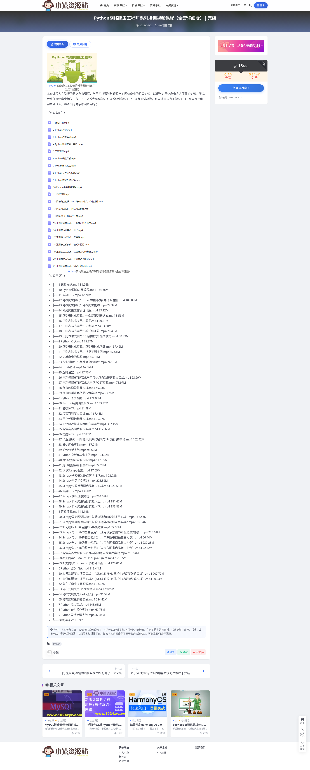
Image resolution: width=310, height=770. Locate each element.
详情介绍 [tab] (58, 44)
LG (176, 720)
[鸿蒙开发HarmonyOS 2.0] (147, 703)
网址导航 (124, 760)
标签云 (122, 756)
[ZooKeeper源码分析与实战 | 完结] (190, 703)
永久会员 (256, 74)
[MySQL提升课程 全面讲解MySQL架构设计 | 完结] (62, 703)
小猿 (56, 652)
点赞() (200, 652)
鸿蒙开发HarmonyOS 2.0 (146, 724)
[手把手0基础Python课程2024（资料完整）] (105, 703)
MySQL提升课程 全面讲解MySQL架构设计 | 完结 (62, 726)
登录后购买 (243, 88)
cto (160, 25)
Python (53, 85)
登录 (262, 5)
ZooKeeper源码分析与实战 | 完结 (189, 726)
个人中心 (124, 752)
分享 (172, 652)
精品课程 (167, 25)
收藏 (185, 652)
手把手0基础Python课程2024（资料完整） (105, 726)
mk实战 (50, 720)
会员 (229, 74)
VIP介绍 (161, 752)
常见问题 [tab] (82, 44)
